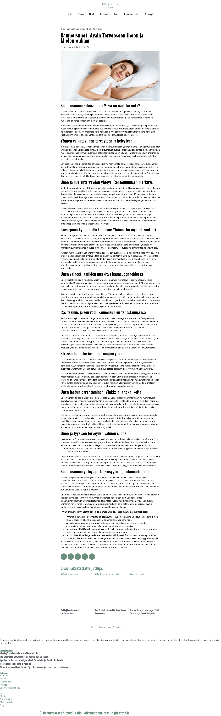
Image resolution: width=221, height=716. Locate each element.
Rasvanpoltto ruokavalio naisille (15, 663)
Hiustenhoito (104, 14)
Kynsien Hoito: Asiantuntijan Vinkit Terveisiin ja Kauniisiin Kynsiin (144, 612)
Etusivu (69, 14)
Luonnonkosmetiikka (132, 14)
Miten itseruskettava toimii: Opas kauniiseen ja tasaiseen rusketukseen (35, 667)
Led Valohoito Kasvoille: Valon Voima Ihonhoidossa (24, 656)
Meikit (91, 14)
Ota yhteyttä (149, 14)
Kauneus (81, 14)
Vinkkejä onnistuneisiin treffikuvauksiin (70, 612)
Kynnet (116, 14)
